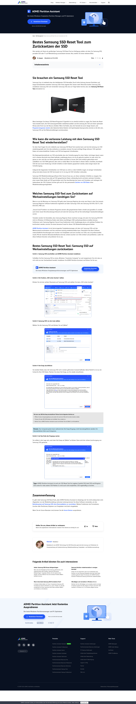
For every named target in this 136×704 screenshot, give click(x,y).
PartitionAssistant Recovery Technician (61, 666)
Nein (96, 526)
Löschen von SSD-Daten (82, 182)
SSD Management (39, 36)
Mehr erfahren (75, 702)
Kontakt (82, 669)
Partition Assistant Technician (59, 656)
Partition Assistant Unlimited (59, 653)
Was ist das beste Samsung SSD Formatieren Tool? (47, 582)
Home (34, 36)
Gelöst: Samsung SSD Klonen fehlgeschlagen (46, 567)
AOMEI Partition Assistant (40, 228)
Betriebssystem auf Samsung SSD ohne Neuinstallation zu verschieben (54, 504)
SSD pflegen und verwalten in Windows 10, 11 (83, 582)
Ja (87, 526)
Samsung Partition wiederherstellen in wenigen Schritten (84, 568)
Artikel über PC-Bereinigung (87, 659)
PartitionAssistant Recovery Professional (62, 662)
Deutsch (22, 651)
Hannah (41, 58)
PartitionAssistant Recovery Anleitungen (90, 647)
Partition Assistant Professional (60, 647)
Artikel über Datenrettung (86, 656)
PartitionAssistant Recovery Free (60, 659)
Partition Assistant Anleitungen (88, 644)
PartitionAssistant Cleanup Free (60, 669)
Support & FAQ (84, 662)
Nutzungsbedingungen (112, 686)
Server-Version (68, 510)
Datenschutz (103, 686)
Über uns (82, 672)
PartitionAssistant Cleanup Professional (61, 672)
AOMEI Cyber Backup (113, 647)
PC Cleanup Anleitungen (86, 650)
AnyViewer (110, 650)
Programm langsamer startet (41, 128)
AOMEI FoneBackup (113, 653)
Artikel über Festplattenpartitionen (88, 653)
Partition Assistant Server (58, 650)
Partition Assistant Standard (59, 644)
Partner (82, 666)
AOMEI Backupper (112, 644)
